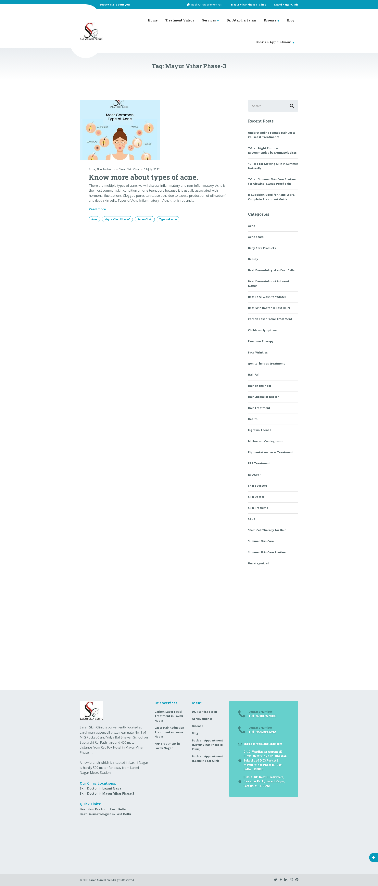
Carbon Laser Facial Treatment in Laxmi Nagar (169, 716)
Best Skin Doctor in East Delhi (269, 308)
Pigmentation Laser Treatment (270, 452)
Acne (92, 169)
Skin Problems (106, 169)
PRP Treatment (259, 463)
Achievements (202, 719)
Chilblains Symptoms (263, 330)
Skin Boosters (258, 485)
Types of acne (168, 219)
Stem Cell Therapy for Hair (267, 530)
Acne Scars (256, 237)
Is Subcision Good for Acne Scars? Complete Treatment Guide (272, 197)
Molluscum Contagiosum (265, 441)
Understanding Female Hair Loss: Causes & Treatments (271, 135)
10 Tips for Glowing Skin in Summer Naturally (273, 166)
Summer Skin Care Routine (267, 552)
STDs (251, 519)
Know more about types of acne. (143, 177)
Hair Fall (253, 374)
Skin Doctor (256, 497)
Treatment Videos (179, 20)
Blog (290, 20)
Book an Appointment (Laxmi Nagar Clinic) (207, 758)
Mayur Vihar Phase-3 (117, 219)
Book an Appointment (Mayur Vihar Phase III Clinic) (207, 744)
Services (209, 20)
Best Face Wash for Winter (267, 297)
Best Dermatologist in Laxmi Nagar (268, 283)
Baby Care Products (262, 248)
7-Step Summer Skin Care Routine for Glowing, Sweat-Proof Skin (272, 181)
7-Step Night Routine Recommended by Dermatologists (272, 150)
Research (254, 474)
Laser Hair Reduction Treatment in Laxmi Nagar (169, 732)
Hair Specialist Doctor (263, 397)
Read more (97, 209)
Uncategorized (258, 563)
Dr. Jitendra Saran (241, 20)
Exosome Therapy (260, 341)
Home (153, 20)
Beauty (253, 259)
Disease (270, 20)
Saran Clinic (144, 219)
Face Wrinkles (258, 352)
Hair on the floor (259, 386)
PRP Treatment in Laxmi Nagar (167, 746)
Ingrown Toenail (259, 430)
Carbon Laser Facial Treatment (270, 319)
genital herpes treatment (266, 363)
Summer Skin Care (261, 541)
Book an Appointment (274, 42)
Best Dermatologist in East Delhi (271, 270)
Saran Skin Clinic (99, 880)
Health (253, 419)
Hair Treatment (259, 408)
